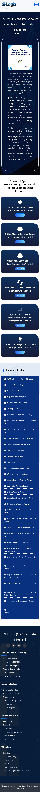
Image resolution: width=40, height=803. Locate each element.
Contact (6, 764)
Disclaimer (20, 788)
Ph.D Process (8, 728)
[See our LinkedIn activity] (21, 34)
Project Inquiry (8, 697)
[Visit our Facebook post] (16, 34)
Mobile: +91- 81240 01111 (12, 693)
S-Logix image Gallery (11, 767)
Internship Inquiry (9, 756)
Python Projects (9, 708)
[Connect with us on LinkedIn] (19, 645)
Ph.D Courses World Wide (12, 732)
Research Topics (9, 739)
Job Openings (8, 760)
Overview (6, 753)
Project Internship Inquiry (12, 701)
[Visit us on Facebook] (8, 645)
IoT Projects (7, 704)
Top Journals (7, 721)
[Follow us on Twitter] (14, 645)
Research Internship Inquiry (13, 669)
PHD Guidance (8, 673)
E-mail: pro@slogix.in (10, 690)
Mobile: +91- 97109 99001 (12, 662)
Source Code (7, 725)
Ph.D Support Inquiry (11, 665)
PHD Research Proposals (12, 676)
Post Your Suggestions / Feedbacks (16, 771)
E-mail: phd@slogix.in (11, 658)
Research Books (9, 736)
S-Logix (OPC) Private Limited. (15, 786)
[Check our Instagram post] (24, 34)
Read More (19, 215)
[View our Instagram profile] (25, 645)
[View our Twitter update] (18, 34)
